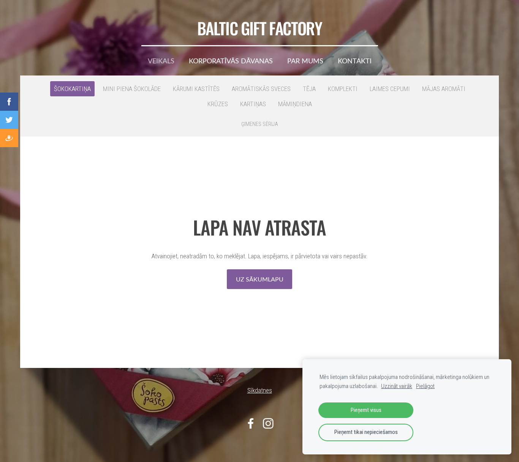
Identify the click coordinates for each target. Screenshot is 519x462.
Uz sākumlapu (259, 279)
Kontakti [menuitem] (355, 60)
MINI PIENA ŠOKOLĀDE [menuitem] (132, 89)
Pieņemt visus (366, 410)
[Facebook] (251, 423)
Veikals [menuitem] (161, 60)
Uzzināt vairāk (396, 386)
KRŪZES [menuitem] (217, 104)
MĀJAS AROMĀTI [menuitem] (443, 89)
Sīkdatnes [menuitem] (259, 390)
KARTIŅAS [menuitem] (253, 104)
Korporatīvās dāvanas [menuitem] (231, 60)
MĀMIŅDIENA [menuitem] (295, 104)
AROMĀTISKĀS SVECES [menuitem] (261, 89)
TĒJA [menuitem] (309, 89)
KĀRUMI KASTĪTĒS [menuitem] (196, 89)
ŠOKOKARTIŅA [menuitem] (72, 89)
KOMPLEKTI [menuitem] (343, 89)
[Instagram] (268, 423)
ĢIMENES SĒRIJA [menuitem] (259, 124)
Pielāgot (425, 386)
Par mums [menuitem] (305, 60)
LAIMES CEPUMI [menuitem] (390, 89)
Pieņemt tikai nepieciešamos (366, 432)
